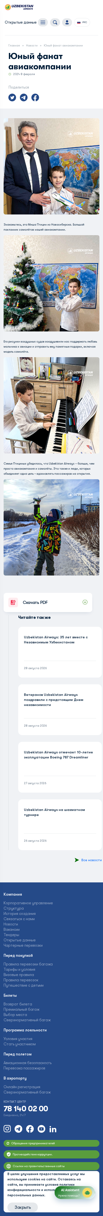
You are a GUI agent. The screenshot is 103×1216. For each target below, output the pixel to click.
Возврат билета (18, 1004)
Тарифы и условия (19, 969)
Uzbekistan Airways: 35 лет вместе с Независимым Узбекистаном (56, 639)
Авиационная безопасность (28, 1063)
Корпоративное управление (28, 903)
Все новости (91, 860)
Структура (14, 908)
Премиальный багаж (22, 1009)
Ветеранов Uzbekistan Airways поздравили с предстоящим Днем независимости (53, 699)
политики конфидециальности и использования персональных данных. (40, 1190)
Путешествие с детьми (24, 985)
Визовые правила (19, 975)
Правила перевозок (21, 980)
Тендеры (11, 935)
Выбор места (15, 1015)
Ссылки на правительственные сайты (39, 1166)
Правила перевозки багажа (28, 964)
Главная (14, 45)
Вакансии (12, 929)
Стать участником (20, 1044)
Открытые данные (21, 22)
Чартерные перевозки (23, 945)
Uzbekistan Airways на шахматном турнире (54, 812)
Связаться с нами (19, 919)
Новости (32, 45)
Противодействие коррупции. (33, 1154)
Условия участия (18, 1039)
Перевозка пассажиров (24, 1068)
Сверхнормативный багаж (27, 1020)
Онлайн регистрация (22, 1087)
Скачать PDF (35, 602)
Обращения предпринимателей (33, 1143)
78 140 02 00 (26, 1109)
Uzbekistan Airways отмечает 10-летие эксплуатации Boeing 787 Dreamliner (58, 754)
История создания (20, 914)
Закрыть (23, 1207)
